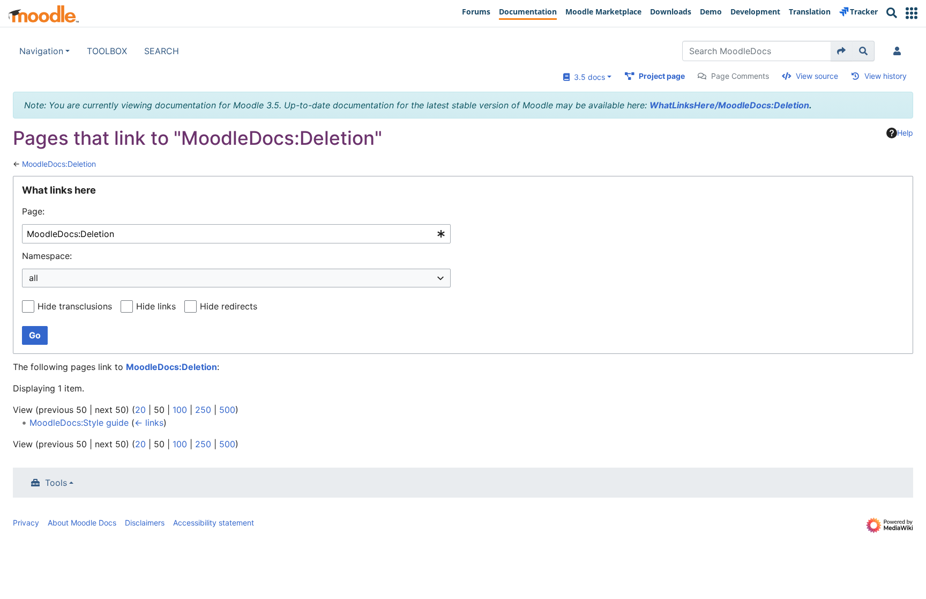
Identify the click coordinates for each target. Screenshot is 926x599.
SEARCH (161, 51)
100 (180, 409)
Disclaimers (145, 522)
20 (140, 409)
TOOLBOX (107, 51)
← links (149, 422)
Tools (56, 482)
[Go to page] (842, 51)
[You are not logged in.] (899, 51)
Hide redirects (228, 306)
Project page (662, 75)
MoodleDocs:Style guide (79, 422)
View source (817, 75)
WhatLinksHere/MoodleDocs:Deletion (729, 105)
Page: (33, 211)
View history (885, 75)
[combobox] (236, 234)
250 (203, 409)
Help (905, 132)
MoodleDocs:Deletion (59, 163)
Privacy (26, 522)
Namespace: (47, 255)
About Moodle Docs (82, 522)
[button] (911, 13)
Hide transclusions (75, 306)
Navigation (41, 51)
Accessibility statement (213, 522)
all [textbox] (33, 277)
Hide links (156, 306)
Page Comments (740, 75)
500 (227, 409)
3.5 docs (587, 77)
